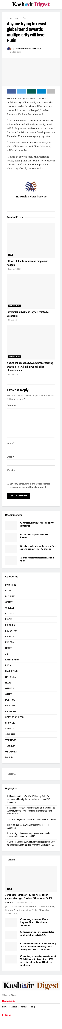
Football (10, 642)
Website (11, 470)
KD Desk (10, 902)
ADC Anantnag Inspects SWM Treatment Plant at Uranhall (31, 819)
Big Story (10, 585)
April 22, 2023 (15, 52)
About (14, 1007)
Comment (13, 405)
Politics (10, 700)
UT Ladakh (11, 752)
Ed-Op (8, 619)
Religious (10, 711)
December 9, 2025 (14, 269)
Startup (10, 734)
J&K (10, 255)
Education (11, 631)
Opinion (9, 688)
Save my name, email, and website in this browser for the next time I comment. (30, 485)
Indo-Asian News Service (28, 48)
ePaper (34, 1007)
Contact (23, 1007)
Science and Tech (15, 717)
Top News (10, 740)
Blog (8, 590)
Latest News (14, 306)
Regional (10, 705)
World (25, 18)
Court (9, 602)
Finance (9, 636)
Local (8, 665)
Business (10, 596)
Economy (10, 613)
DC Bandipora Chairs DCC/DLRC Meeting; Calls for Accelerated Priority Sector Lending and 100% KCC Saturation (28, 799)
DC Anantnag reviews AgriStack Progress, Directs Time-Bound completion (34, 922)
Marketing (11, 671)
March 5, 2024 (13, 374)
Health (9, 648)
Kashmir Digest (10, 995)
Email (10, 456)
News (17, 18)
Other (8, 694)
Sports (9, 728)
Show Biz (10, 723)
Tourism (10, 746)
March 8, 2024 (13, 320)
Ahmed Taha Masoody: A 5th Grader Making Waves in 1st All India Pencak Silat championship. (30, 366)
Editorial (10, 625)
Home (9, 18)
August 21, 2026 (22, 902)
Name (11, 443)
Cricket (9, 608)
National (10, 677)
